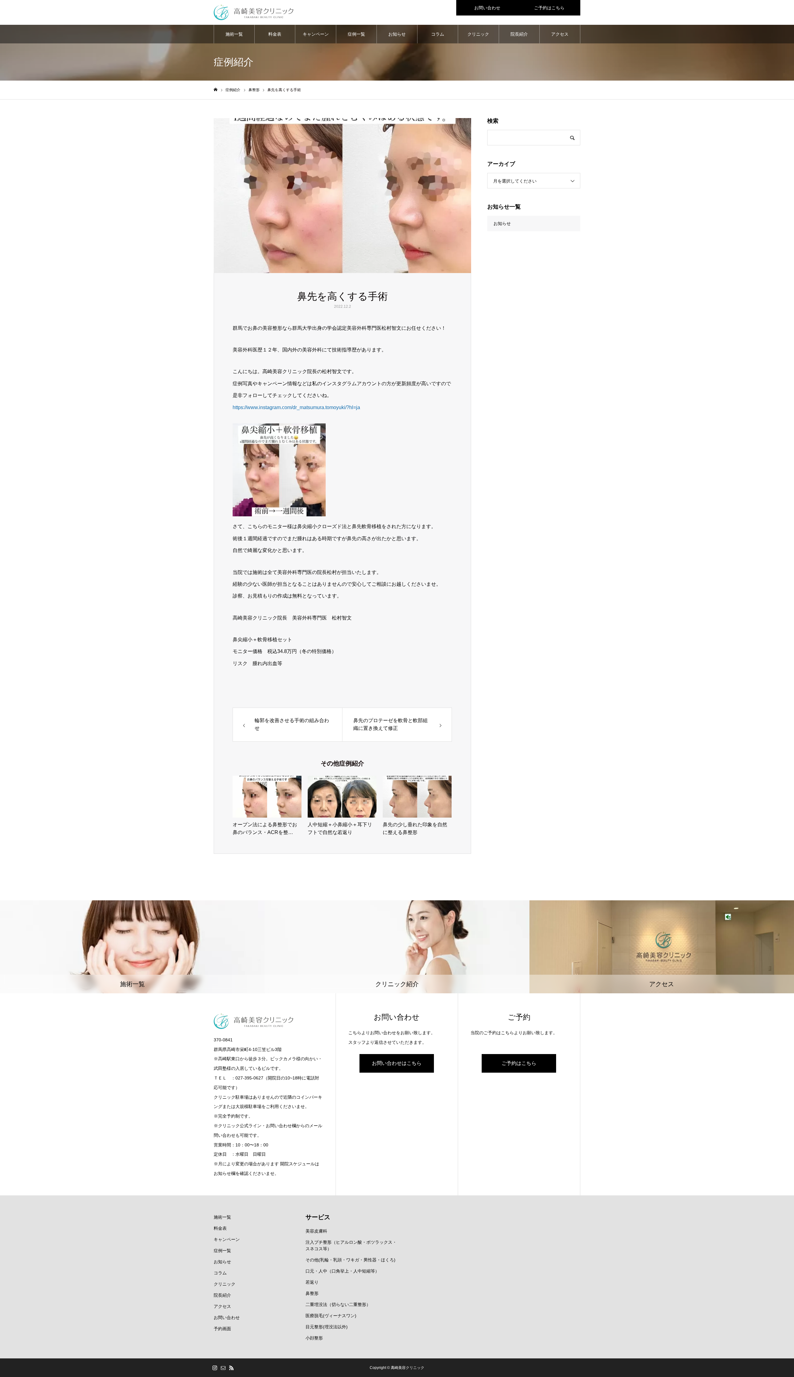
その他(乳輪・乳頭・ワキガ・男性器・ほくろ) (350, 1259)
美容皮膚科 (316, 1231)
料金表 (274, 34)
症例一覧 (356, 34)
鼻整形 (312, 1293)
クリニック (478, 34)
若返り (312, 1282)
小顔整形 (314, 1337)
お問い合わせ (487, 7)
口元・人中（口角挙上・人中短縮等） (342, 1271)
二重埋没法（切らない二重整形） (338, 1304)
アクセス (560, 34)
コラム (437, 34)
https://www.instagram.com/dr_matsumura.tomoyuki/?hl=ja (296, 407)
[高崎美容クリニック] (253, 12)
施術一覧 (234, 34)
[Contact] (223, 1368)
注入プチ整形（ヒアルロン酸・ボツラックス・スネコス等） (351, 1245)
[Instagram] (215, 1368)
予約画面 (222, 1328)
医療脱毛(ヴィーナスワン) (331, 1315)
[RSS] (231, 1368)
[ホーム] (215, 90)
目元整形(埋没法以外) (327, 1326)
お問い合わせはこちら (397, 1063)
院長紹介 (519, 34)
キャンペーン (316, 34)
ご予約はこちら (549, 7)
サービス (318, 1217)
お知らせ (397, 34)
